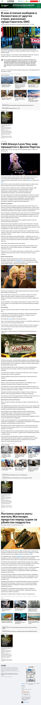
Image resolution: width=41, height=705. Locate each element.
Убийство (13, 596)
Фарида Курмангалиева (5, 526)
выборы (11, 73)
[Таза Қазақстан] (27, 1)
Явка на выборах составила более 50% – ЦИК (11, 108)
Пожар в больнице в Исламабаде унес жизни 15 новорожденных (14, 474)
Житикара (29, 596)
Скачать (23, 683)
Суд (2, 596)
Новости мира (4, 114)
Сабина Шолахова (4, 152)
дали (10, 318)
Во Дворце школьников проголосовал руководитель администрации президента (18, 105)
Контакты (23, 690)
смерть (10, 443)
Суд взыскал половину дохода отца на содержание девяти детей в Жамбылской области (19, 631)
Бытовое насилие (19, 596)
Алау (31, 554)
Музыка (6, 443)
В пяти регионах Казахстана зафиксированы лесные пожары (7, 125)
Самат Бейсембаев (4, 26)
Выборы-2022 (18, 73)
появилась (19, 260)
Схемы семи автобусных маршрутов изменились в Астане (6, 128)
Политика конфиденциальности (26, 689)
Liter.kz (29, 180)
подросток (24, 596)
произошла (19, 556)
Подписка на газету (34, 1)
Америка (13, 443)
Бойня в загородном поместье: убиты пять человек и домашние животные (6, 118)
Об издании (23, 687)
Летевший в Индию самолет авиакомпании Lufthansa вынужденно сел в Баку (17, 477)
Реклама (23, 688)
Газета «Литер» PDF (25, 691)
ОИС (14, 73)
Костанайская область (7, 596)
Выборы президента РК (5, 73)
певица (3, 443)
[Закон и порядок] (21, 1)
